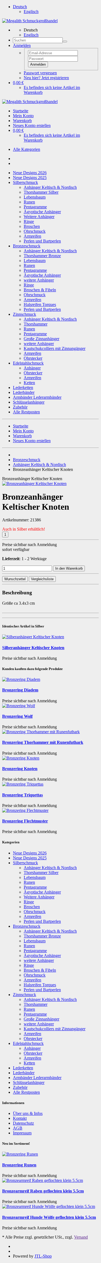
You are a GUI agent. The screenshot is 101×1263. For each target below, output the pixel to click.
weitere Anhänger (39, 280)
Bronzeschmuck (26, 246)
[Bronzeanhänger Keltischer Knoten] (34, 483)
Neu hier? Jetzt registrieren (46, 77)
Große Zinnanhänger (41, 338)
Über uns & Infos (28, 1113)
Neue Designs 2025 (30, 177)
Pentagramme (35, 207)
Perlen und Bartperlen (42, 241)
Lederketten (23, 387)
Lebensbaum (35, 197)
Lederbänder (23, 392)
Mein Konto (23, 115)
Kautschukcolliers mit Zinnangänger (54, 348)
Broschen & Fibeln (40, 290)
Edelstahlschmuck (28, 363)
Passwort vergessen (40, 73)
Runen (29, 202)
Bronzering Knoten (19, 768)
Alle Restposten (26, 412)
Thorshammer (35, 324)
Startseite (20, 111)
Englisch (31, 11)
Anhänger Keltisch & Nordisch (50, 187)
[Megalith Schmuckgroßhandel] (30, 20)
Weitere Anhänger (39, 216)
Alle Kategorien (26, 149)
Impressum (22, 1133)
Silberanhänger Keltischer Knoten (33, 647)
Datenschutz (23, 1123)
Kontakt (20, 1118)
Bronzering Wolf (17, 716)
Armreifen (32, 236)
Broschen (32, 226)
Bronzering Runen (19, 1165)
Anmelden (38, 64)
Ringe (29, 221)
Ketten (29, 382)
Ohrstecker (33, 358)
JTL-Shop (43, 1256)
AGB (17, 1128)
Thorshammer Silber (41, 192)
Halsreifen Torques (40, 304)
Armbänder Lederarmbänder (37, 397)
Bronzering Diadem (20, 690)
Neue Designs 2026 (30, 172)
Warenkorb (22, 120)
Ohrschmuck (35, 231)
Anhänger (32, 368)
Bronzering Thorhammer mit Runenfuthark (42, 742)
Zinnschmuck (24, 314)
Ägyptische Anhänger (42, 211)
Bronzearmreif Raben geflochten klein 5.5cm (43, 1191)
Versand (81, 1237)
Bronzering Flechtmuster (25, 821)
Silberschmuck (25, 182)
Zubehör (20, 407)
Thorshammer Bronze (42, 255)
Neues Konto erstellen (32, 125)
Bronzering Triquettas (22, 795)
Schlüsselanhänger (28, 402)
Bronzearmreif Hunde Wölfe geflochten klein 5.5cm (49, 1217)
